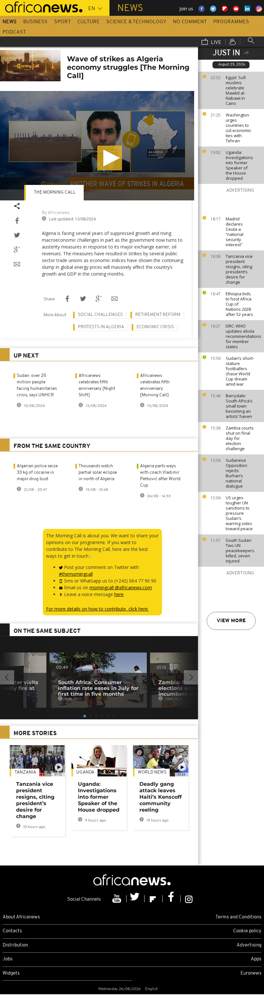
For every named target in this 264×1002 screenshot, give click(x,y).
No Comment (190, 22)
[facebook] (172, 898)
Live (216, 42)
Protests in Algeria (101, 327)
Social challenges (100, 314)
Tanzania (25, 772)
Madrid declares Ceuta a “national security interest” (234, 231)
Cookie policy (247, 931)
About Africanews (21, 917)
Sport (62, 22)
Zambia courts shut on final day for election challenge (240, 438)
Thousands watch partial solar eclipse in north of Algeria (98, 472)
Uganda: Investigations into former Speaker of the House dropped (239, 165)
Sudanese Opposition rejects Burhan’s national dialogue (236, 473)
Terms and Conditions (238, 917)
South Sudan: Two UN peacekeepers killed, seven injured (240, 550)
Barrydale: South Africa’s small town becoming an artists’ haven (239, 406)
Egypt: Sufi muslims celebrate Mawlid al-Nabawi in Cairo (236, 90)
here (119, 594)
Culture (88, 22)
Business (35, 22)
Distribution (15, 945)
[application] (97, 145)
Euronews (250, 973)
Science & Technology (136, 22)
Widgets (11, 973)
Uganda (85, 772)
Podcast (14, 32)
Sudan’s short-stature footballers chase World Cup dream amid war (240, 371)
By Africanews (56, 212)
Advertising (249, 945)
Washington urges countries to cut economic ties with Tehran (238, 127)
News (10, 22)
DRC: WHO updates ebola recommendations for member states (243, 336)
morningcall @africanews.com (121, 587)
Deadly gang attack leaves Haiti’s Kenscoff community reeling (160, 797)
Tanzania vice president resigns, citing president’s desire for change (239, 269)
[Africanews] (41, 6)
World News (152, 772)
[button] (109, 158)
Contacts (12, 931)
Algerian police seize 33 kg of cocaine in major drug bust (37, 472)
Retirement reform (157, 314)
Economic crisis (155, 327)
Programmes (231, 22)
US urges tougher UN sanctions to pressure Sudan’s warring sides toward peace (239, 513)
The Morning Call (55, 192)
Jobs (8, 959)
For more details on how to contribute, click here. (97, 609)
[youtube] (117, 898)
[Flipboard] (154, 898)
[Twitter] (136, 898)
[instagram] (189, 898)
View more (231, 620)
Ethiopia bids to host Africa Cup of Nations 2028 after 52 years (239, 304)
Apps (256, 959)
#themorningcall (76, 574)
